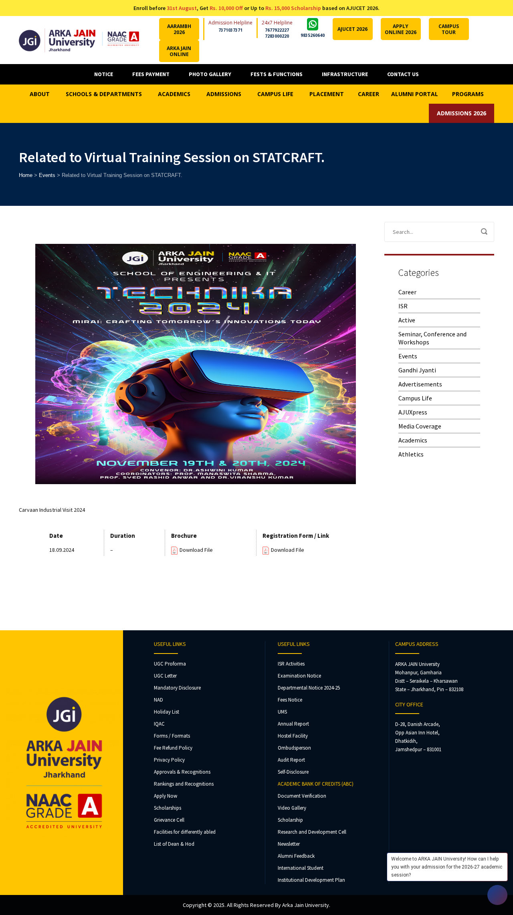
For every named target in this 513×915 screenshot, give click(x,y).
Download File (196, 549)
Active (406, 320)
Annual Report (293, 723)
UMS (282, 711)
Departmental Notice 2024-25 (309, 687)
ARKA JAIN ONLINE (179, 51)
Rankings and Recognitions (184, 783)
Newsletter (289, 844)
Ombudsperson (294, 747)
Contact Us (403, 74)
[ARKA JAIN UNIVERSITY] (79, 39)
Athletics (411, 454)
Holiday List (166, 711)
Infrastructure (345, 74)
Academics (412, 440)
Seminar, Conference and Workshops (432, 338)
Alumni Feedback (296, 856)
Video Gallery (292, 807)
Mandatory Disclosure (177, 687)
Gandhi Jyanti (417, 370)
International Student (300, 868)
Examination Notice (299, 675)
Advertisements (420, 384)
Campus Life (415, 398)
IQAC (159, 723)
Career (407, 292)
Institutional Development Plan (311, 880)
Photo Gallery (210, 74)
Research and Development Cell (312, 832)
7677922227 (277, 30)
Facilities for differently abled (185, 832)
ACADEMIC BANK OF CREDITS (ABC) (315, 783)
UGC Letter (165, 675)
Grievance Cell (169, 819)
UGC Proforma (170, 663)
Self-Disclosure (293, 771)
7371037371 (230, 30)
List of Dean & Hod (174, 844)
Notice (103, 74)
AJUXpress (412, 412)
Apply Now (165, 795)
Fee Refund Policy (173, 747)
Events (407, 356)
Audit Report (291, 759)
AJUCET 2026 (352, 29)
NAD (158, 699)
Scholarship (290, 819)
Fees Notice (290, 699)
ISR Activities (291, 663)
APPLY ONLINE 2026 (400, 29)
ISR (403, 306)
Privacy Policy (169, 759)
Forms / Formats (172, 735)
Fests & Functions (276, 74)
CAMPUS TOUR (448, 29)
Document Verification (302, 795)
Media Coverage (419, 426)
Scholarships (167, 807)
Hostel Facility (293, 735)
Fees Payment (151, 74)
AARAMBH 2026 (179, 29)
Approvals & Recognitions (182, 771)
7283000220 (277, 36)
